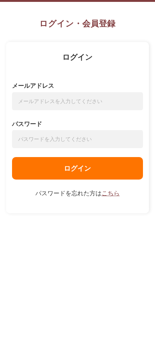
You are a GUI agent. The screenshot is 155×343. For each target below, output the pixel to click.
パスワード (27, 124)
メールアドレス (33, 85)
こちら (111, 193)
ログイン (77, 168)
